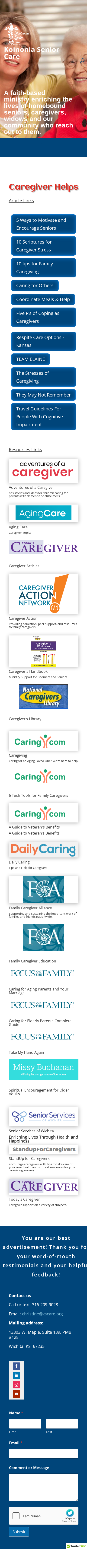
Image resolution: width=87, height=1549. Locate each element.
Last (49, 1432)
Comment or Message (29, 1468)
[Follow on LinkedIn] (16, 1375)
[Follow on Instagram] (16, 1384)
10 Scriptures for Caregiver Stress (34, 246)
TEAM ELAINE (30, 359)
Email (16, 1443)
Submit (19, 1531)
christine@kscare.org (42, 1314)
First (12, 1432)
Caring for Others (35, 285)
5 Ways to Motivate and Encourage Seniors (41, 224)
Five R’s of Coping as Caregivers (37, 317)
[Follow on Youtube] (16, 1394)
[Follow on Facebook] (16, 1366)
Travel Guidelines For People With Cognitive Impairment (39, 417)
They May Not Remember (43, 395)
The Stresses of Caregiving (32, 377)
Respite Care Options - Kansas (40, 341)
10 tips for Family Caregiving (34, 267)
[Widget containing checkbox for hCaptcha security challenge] (43, 1516)
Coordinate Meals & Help (43, 299)
